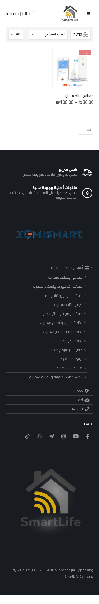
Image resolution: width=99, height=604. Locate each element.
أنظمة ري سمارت (69, 340)
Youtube (76, 436)
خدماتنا (12, 13)
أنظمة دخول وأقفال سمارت (61, 322)
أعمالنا (28, 13)
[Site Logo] (70, 13)
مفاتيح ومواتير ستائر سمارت (61, 313)
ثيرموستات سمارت (68, 304)
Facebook (88, 436)
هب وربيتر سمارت (69, 368)
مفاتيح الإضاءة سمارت (65, 277)
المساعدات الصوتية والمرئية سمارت (55, 377)
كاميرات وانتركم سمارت (64, 349)
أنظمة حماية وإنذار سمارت (62, 331)
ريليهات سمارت (71, 359)
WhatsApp (39, 436)
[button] (88, 13)
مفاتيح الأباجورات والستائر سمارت (57, 286)
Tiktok (27, 436)
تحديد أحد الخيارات (62, 80)
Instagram (64, 436)
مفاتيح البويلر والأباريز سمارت (61, 295)
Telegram (51, 436)
